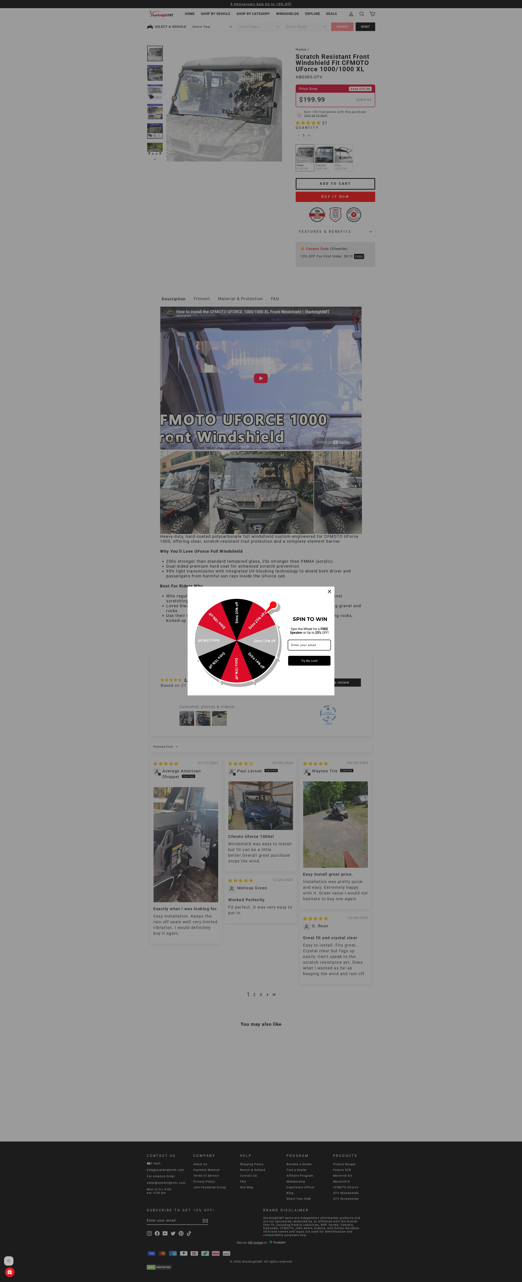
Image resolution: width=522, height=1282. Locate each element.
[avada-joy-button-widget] (10, 1272)
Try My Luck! (309, 660)
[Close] (329, 591)
